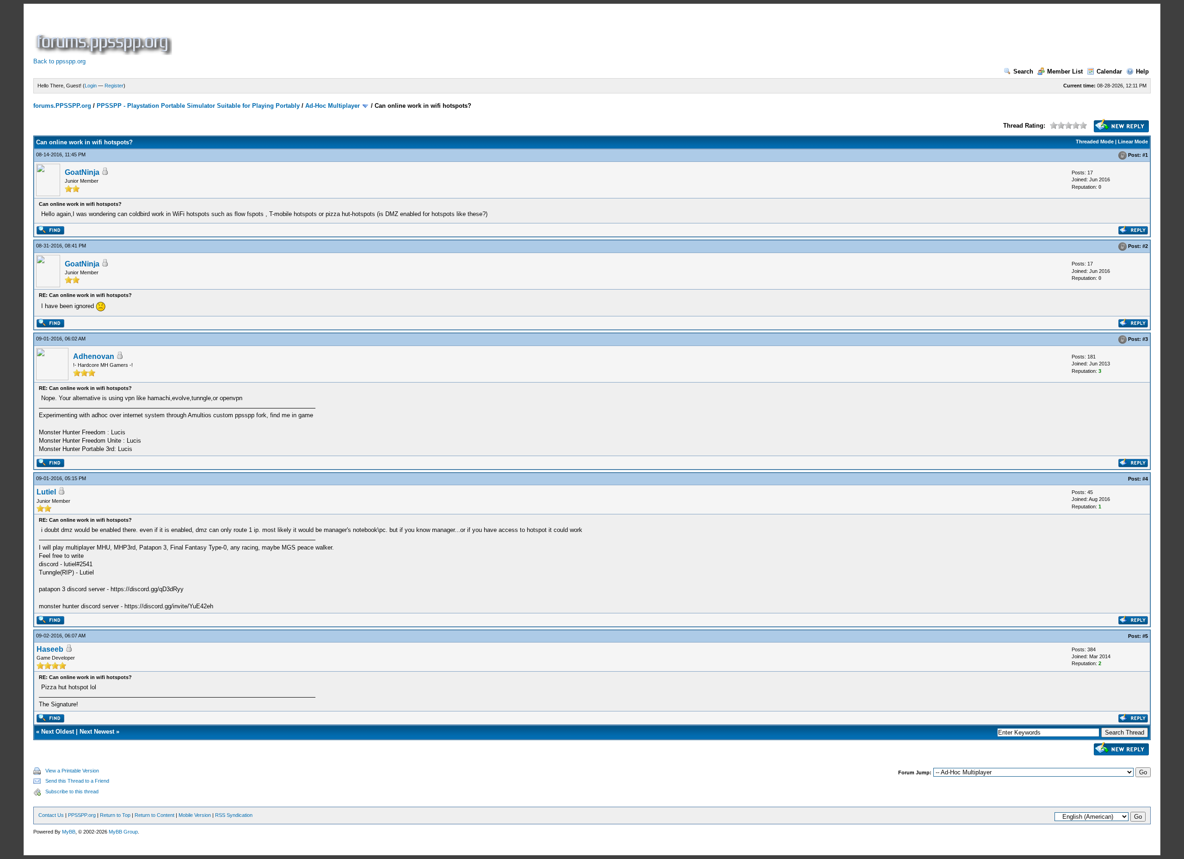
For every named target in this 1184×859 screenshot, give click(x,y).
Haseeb (50, 649)
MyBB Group (123, 831)
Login (91, 85)
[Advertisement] (342, 34)
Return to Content (154, 815)
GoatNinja (82, 172)
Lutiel (46, 492)
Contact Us (51, 815)
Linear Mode (1133, 141)
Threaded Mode (1095, 141)
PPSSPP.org (82, 815)
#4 (1145, 479)
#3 (1145, 339)
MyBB (68, 831)
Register (114, 85)
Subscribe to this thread (72, 791)
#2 (1145, 246)
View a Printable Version (72, 770)
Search (1023, 71)
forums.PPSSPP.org (62, 105)
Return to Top (115, 815)
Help (1142, 71)
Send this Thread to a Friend (77, 781)
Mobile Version (195, 815)
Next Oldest (57, 731)
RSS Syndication (234, 815)
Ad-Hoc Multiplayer (332, 105)
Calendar (1109, 71)
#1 (1145, 155)
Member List (1065, 71)
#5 (1145, 636)
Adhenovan (93, 356)
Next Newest (97, 731)
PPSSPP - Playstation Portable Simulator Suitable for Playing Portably (198, 105)
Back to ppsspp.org (59, 61)
